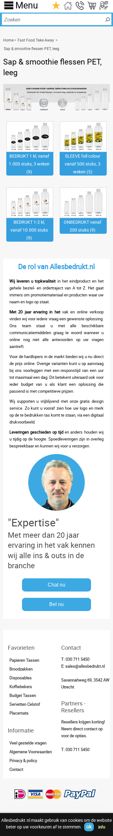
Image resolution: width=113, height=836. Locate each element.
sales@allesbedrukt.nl (85, 666)
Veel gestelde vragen (27, 743)
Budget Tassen (22, 695)
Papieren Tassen (24, 660)
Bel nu (56, 604)
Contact (16, 769)
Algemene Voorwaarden (30, 752)
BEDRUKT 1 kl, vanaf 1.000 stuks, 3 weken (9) (29, 164)
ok (89, 826)
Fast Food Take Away (36, 39)
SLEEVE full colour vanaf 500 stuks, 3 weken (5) (82, 164)
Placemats (19, 713)
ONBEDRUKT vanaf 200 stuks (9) (82, 226)
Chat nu (56, 584)
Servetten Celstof (24, 704)
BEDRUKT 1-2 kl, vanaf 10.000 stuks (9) (29, 230)
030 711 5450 (77, 659)
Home (8, 39)
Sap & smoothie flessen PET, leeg (31, 48)
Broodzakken (21, 669)
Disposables (20, 678)
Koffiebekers (20, 686)
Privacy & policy (23, 760)
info (101, 827)
